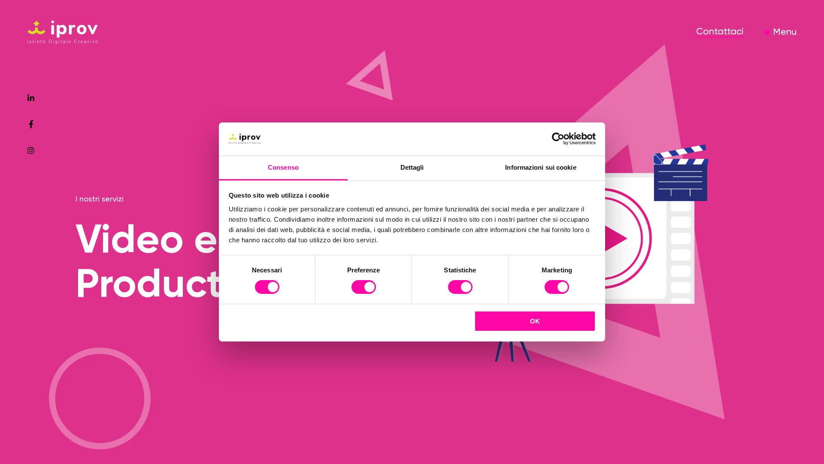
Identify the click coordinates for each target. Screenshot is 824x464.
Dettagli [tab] (412, 167)
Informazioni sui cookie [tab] (540, 167)
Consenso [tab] (283, 167)
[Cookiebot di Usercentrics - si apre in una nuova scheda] (558, 138)
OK (535, 321)
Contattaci (720, 32)
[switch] (363, 288)
